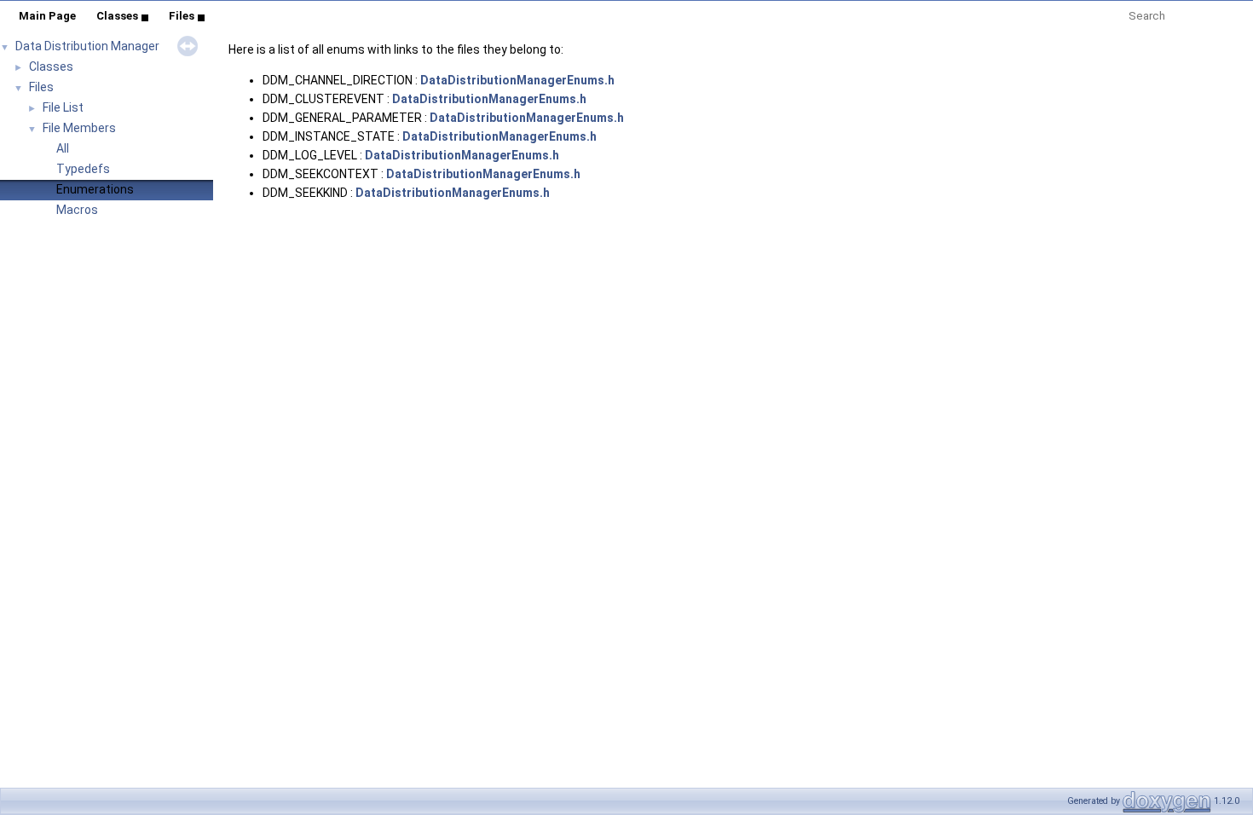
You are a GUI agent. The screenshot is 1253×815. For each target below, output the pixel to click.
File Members (79, 128)
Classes (117, 15)
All (62, 148)
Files (181, 15)
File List (63, 107)
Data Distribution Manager (87, 46)
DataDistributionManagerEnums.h (517, 80)
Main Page (47, 15)
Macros (77, 210)
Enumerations (95, 189)
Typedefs (83, 169)
